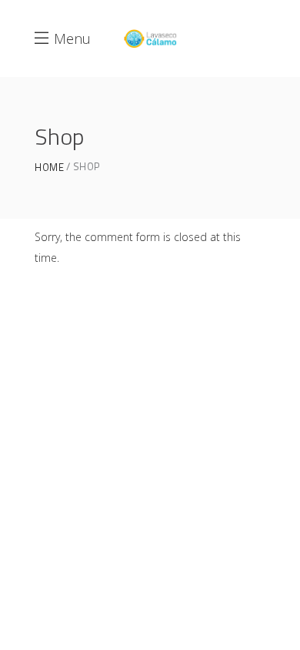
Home (49, 167)
